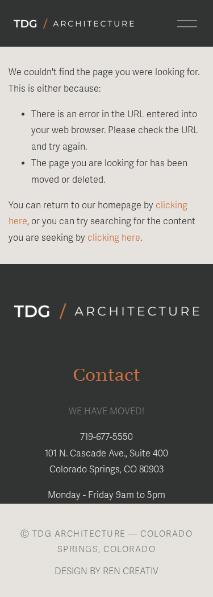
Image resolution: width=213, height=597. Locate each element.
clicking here (113, 238)
